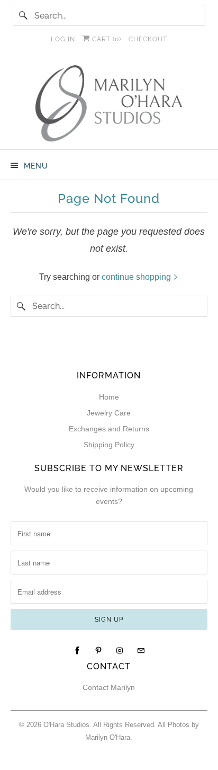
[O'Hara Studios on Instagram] (119, 651)
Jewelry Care (109, 413)
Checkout (148, 39)
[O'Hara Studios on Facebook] (77, 651)
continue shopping (137, 276)
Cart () (105, 39)
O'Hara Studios (66, 725)
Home (109, 397)
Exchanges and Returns (109, 428)
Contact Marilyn (109, 687)
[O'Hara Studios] (109, 103)
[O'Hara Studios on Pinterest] (98, 651)
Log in (63, 39)
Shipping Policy (109, 444)
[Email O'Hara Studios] (141, 651)
